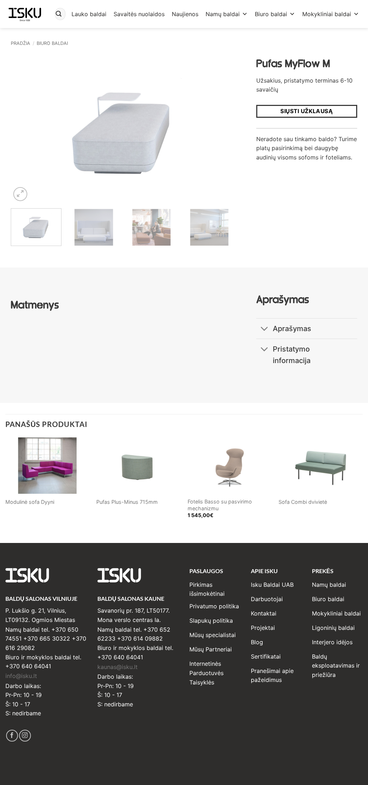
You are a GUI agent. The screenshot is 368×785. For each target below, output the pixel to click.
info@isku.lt (21, 675)
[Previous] (24, 128)
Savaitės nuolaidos (139, 14)
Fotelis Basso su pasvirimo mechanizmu (220, 504)
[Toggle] (264, 329)
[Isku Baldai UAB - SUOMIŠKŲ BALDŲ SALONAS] (24, 14)
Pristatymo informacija (291, 355)
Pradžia (20, 43)
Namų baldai (223, 14)
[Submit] (58, 14)
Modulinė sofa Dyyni (29, 502)
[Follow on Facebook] (12, 736)
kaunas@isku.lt (117, 666)
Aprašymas (292, 328)
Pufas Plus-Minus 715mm (127, 502)
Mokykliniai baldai (326, 14)
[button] (20, 194)
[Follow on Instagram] (25, 736)
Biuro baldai (271, 14)
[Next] (221, 128)
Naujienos (185, 14)
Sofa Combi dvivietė (303, 502)
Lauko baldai (89, 14)
